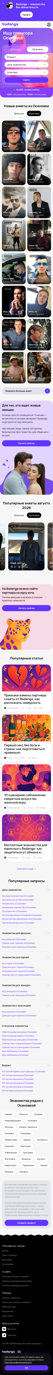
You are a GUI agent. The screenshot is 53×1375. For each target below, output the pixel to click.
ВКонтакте (11, 1329)
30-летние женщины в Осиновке (18, 1075)
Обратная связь (9, 1307)
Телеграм (11, 1335)
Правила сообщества (11, 1298)
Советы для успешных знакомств (16, 1302)
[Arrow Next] (30, 575)
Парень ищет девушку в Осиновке (18, 943)
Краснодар (7, 1259)
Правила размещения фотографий (17, 1281)
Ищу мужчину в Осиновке (14, 1011)
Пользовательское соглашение (15, 1276)
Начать (26, 14)
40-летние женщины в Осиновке (18, 1079)
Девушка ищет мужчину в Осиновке (19, 1015)
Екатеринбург (8, 1264)
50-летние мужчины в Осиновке (17, 1086)
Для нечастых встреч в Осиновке (18, 899)
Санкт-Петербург (9, 1255)
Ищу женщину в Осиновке (14, 991)
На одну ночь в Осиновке (14, 903)
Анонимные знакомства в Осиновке (19, 907)
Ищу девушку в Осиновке (14, 939)
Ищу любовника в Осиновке (15, 1055)
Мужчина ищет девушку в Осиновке (19, 946)
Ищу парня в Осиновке (13, 963)
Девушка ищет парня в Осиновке (18, 967)
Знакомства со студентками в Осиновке (21, 974)
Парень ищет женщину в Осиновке (19, 995)
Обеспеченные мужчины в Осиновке (19, 1032)
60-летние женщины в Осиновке (18, 1083)
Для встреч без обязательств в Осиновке (22, 919)
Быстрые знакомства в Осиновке (18, 896)
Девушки (15, 49)
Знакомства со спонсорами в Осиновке (21, 1047)
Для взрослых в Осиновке (14, 911)
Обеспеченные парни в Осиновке (18, 1035)
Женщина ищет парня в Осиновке (18, 971)
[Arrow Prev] (23, 575)
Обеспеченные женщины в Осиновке (20, 1039)
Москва (5, 1251)
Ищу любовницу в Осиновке (15, 1051)
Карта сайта (7, 1316)
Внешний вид (7, 1311)
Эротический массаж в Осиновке (18, 922)
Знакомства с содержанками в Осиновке (22, 1043)
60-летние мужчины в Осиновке (17, 1090)
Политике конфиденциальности (18, 1362)
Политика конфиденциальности (15, 1285)
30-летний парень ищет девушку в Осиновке (23, 1071)
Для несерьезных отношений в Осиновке (22, 915)
